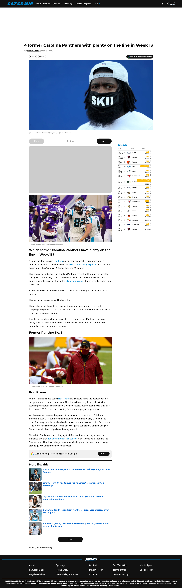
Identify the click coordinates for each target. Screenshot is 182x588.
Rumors (46, 4)
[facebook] (162, 4)
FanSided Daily (36, 569)
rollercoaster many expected (83, 264)
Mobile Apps (146, 565)
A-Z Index (94, 574)
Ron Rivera (63, 398)
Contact (93, 565)
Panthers (58, 261)
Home (32, 547)
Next (104, 141)
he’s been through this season (62, 438)
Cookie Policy (146, 569)
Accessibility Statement (67, 574)
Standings (68, 4)
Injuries (87, 4)
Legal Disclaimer (37, 574)
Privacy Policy (96, 569)
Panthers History (44, 547)
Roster (79, 4)
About (32, 565)
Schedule (57, 4)
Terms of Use (119, 569)
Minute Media (15, 581)
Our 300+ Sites (120, 565)
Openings (60, 565)
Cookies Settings (121, 574)
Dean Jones (33, 51)
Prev (36, 141)
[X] (168, 4)
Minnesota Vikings (75, 281)
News (38, 4)
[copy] (44, 56)
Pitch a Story (62, 569)
